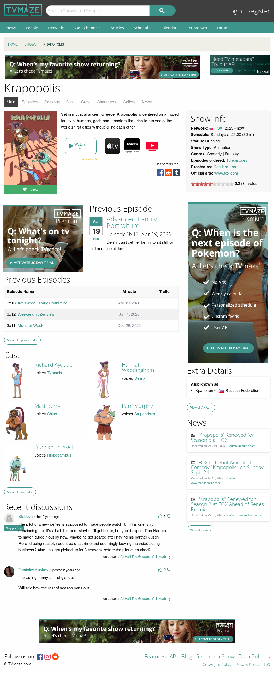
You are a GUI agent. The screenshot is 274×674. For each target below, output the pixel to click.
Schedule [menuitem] (142, 27)
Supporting (14, 528)
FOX (218, 128)
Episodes (30, 101)
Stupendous (144, 413)
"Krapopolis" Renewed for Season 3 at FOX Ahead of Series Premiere (227, 504)
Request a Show (215, 657)
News (147, 101)
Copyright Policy (217, 665)
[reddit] (168, 174)
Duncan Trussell (54, 447)
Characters (106, 101)
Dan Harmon (225, 166)
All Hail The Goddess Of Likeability (145, 556)
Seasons (52, 101)
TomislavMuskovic (34, 569)
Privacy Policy (247, 665)
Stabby (24, 516)
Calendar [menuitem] (168, 27)
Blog (186, 657)
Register (258, 11)
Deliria (139, 378)
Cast (70, 101)
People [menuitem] (32, 27)
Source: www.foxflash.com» (243, 515)
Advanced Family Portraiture (131, 222)
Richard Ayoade (54, 365)
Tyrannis (54, 372)
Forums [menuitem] (223, 27)
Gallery (129, 101)
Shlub (52, 413)
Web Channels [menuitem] (88, 27)
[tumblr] (176, 174)
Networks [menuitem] (56, 27)
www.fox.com (226, 173)
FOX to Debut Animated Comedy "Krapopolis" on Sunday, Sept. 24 (228, 468)
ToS (266, 665)
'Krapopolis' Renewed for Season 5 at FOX (222, 437)
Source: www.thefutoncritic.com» (213, 480)
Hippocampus (59, 455)
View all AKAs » (201, 407)
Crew (85, 101)
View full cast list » (19, 492)
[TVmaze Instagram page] (47, 657)
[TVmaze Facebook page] (40, 657)
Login (234, 11)
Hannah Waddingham (138, 367)
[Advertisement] (102, 67)
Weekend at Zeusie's (36, 314)
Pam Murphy (137, 406)
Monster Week (30, 325)
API (173, 657)
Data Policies (254, 657)
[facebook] (160, 174)
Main (11, 101)
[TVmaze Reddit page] (55, 657)
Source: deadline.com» (242, 446)
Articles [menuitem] (117, 27)
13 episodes (237, 160)
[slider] (212, 184)
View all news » (200, 530)
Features (155, 657)
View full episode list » (22, 340)
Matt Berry (47, 406)
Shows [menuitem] (10, 27)
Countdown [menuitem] (197, 27)
